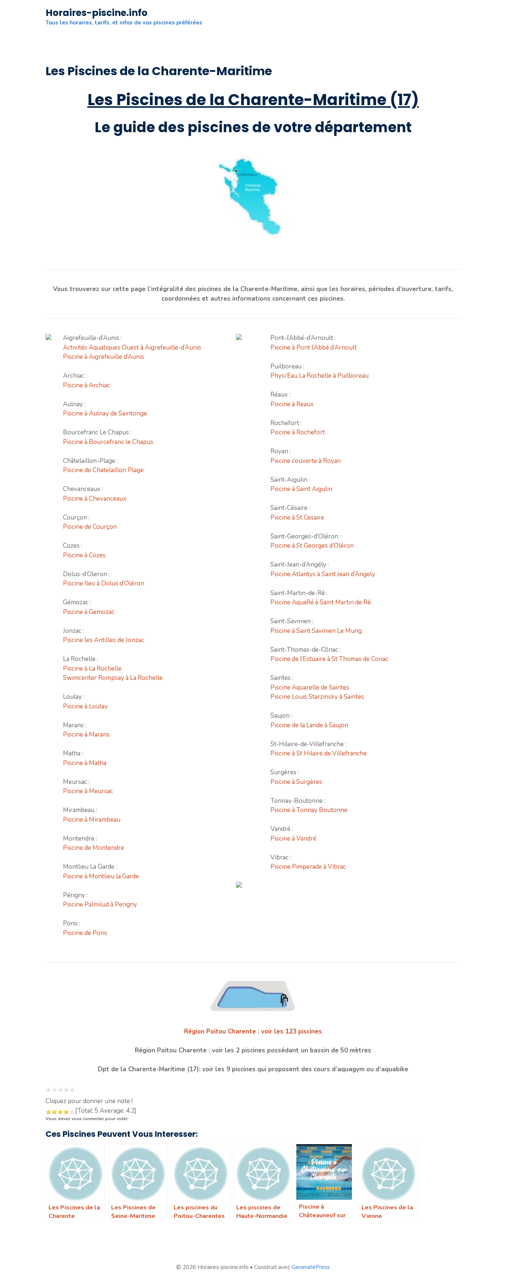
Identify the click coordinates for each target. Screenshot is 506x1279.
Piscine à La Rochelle (92, 668)
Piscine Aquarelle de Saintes (309, 687)
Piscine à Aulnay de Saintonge (105, 413)
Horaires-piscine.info (96, 12)
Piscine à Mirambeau (91, 819)
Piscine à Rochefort (297, 432)
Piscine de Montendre (93, 848)
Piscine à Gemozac (88, 612)
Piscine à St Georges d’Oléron (312, 545)
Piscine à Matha (84, 763)
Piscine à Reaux (292, 404)
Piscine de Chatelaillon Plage (103, 470)
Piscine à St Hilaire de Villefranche (318, 753)
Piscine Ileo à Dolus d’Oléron (103, 583)
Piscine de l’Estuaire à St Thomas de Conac (329, 659)
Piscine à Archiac (86, 385)
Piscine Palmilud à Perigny (100, 904)
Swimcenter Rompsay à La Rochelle (113, 678)
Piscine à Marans (86, 734)
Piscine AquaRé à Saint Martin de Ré (320, 602)
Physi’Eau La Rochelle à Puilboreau (319, 375)
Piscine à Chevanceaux (94, 498)
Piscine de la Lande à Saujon (309, 725)
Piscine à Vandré (293, 838)
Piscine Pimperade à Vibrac (308, 866)
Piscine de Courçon (90, 526)
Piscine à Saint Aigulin (301, 489)
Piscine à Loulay (85, 706)
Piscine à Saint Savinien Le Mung (316, 631)
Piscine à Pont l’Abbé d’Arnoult (313, 347)
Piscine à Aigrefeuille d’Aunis (103, 357)
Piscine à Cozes (84, 555)
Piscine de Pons (85, 933)
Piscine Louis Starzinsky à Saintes (317, 696)
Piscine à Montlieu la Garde (101, 876)
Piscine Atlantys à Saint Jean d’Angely (322, 574)
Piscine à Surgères (296, 782)
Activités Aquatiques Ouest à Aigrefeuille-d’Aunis (132, 347)
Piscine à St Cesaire (297, 517)
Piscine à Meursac (88, 791)
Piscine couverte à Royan (305, 461)
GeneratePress (311, 1267)
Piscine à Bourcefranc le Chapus (108, 442)
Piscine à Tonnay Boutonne (308, 810)
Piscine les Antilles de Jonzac (103, 640)
